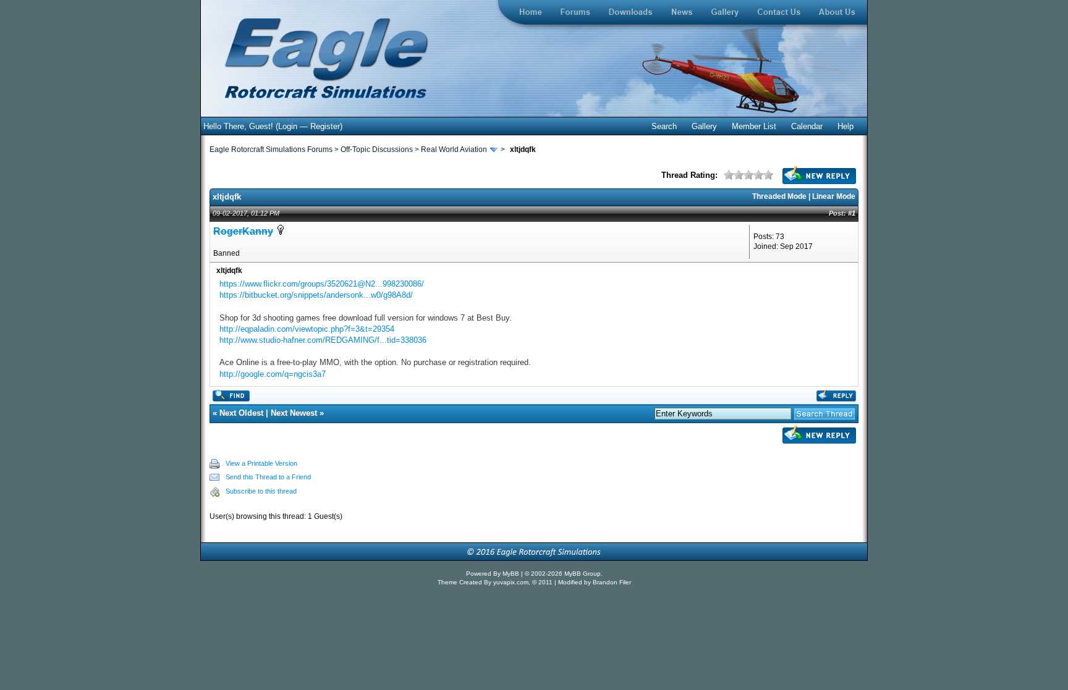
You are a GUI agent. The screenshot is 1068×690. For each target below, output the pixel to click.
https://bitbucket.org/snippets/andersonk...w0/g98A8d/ (316, 295)
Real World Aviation (454, 149)
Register (325, 126)
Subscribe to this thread (261, 491)
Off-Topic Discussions (377, 149)
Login (287, 126)
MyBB (511, 573)
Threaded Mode (779, 196)
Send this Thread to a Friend (268, 477)
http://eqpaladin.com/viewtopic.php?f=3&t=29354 (306, 329)
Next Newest (294, 413)
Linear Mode (833, 196)
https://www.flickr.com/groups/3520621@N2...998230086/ (321, 283)
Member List (754, 126)
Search (664, 126)
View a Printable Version (261, 463)
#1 (851, 213)
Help (845, 126)
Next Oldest (241, 413)
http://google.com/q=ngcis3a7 (272, 374)
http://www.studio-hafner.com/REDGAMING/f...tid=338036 (322, 340)
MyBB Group (582, 573)
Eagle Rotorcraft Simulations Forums (271, 149)
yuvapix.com (510, 582)
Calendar (807, 126)
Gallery (704, 126)
